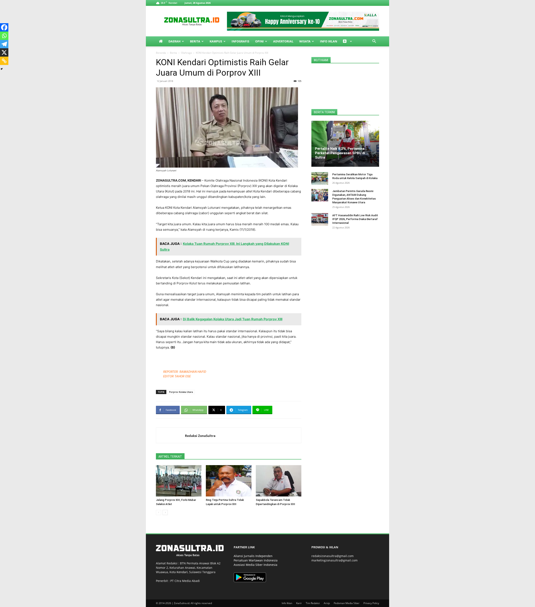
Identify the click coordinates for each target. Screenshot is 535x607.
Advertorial (283, 41)
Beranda (161, 53)
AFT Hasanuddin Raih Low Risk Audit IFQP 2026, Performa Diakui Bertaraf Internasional (355, 219)
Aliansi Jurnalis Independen (253, 556)
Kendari (182, 572)
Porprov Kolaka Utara (181, 391)
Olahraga (186, 53)
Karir (299, 603)
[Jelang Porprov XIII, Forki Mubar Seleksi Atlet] (178, 480)
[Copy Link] (4, 61)
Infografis (240, 41)
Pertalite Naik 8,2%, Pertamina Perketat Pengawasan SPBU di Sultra (340, 152)
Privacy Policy (371, 603)
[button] (374, 42)
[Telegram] (4, 44)
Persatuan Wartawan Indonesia (256, 560)
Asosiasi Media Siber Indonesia (255, 565)
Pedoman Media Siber (346, 603)
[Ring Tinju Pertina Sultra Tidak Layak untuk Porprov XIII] (228, 480)
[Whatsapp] (4, 36)
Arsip (327, 603)
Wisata (305, 41)
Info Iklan (328, 41)
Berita (195, 41)
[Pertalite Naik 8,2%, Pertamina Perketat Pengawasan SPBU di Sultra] (345, 144)
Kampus (216, 41)
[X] (4, 52)
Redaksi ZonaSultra (200, 436)
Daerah (174, 41)
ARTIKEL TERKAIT (170, 456)
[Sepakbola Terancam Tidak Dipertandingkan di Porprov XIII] (278, 480)
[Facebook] (4, 27)
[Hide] (1, 69)
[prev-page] (158, 512)
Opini (259, 41)
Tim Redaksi (313, 603)
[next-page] (165, 512)
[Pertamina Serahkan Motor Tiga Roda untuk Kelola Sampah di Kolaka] (319, 178)
